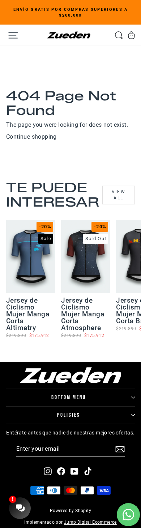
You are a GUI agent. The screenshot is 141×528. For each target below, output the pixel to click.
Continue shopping (31, 136)
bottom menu (68, 397)
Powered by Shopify (70, 510)
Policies (68, 415)
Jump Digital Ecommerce (90, 522)
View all (119, 194)
